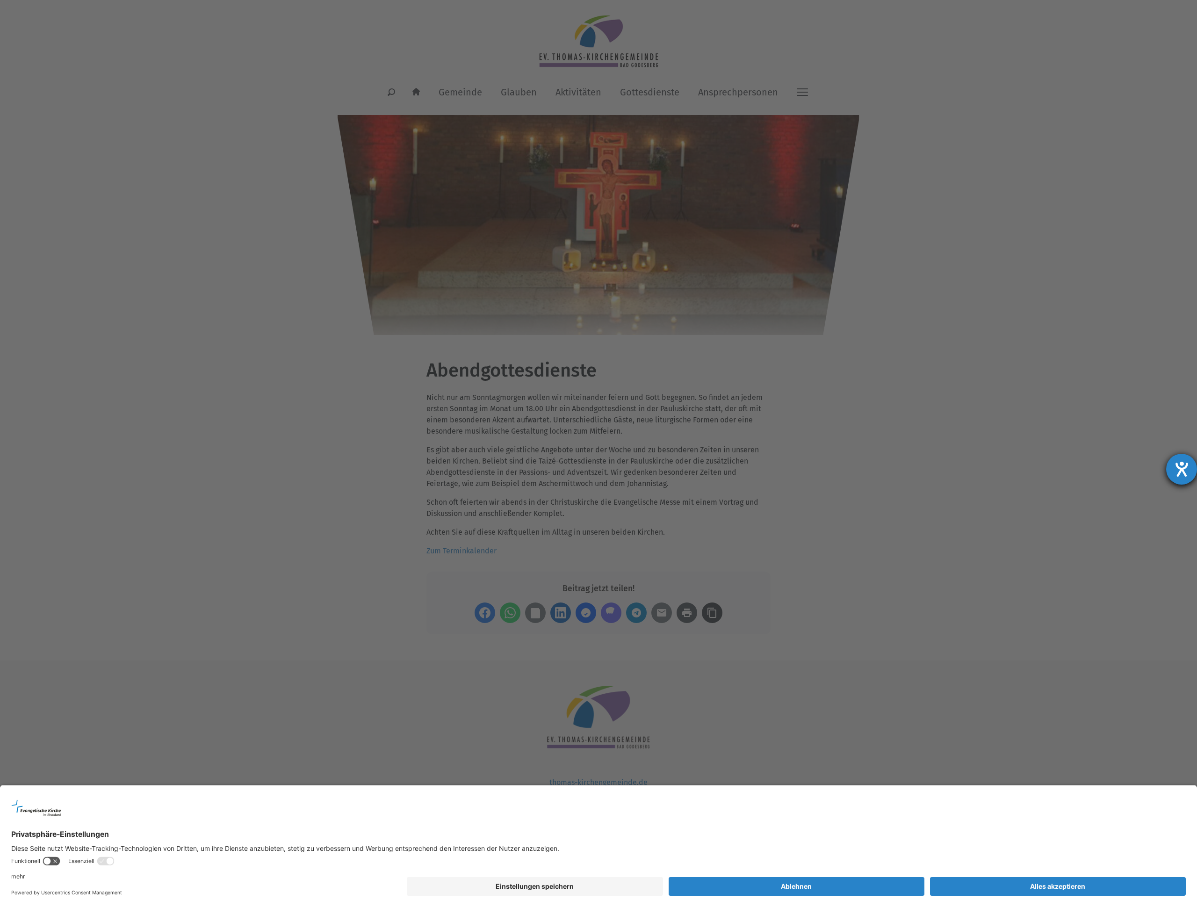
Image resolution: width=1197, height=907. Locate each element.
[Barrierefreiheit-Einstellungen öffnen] (1181, 469)
